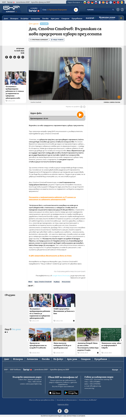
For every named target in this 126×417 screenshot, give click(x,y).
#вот (30, 282)
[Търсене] (113, 9)
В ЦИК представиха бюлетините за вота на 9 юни (50, 256)
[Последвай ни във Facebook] (59, 411)
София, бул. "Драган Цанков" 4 (30, 379)
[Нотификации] (118, 9)
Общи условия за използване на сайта (41, 400)
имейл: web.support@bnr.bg (31, 384)
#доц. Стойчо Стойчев (42, 282)
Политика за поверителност (67, 400)
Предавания (100, 359)
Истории (18, 359)
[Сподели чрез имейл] (22, 57)
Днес (6, 359)
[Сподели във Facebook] (6, 57)
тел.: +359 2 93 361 (35, 382)
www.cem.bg (89, 388)
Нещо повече (58, 39)
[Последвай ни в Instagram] (66, 411)
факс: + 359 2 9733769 (92, 384)
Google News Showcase (61, 275)
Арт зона (72, 359)
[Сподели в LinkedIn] (14, 57)
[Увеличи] (81, 107)
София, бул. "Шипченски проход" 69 (98, 379)
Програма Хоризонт (40, 39)
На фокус (58, 359)
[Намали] (84, 107)
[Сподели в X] (10, 57)
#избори (57, 282)
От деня (33, 23)
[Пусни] (76, 10)
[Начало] (11, 8)
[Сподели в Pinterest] (18, 57)
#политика (66, 282)
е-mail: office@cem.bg (92, 386)
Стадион (85, 359)
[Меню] (121, 18)
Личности (32, 359)
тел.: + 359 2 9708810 (92, 382)
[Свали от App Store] (55, 392)
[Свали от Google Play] (71, 392)
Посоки (46, 359)
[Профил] (122, 9)
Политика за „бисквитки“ (88, 400)
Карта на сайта (63, 404)
